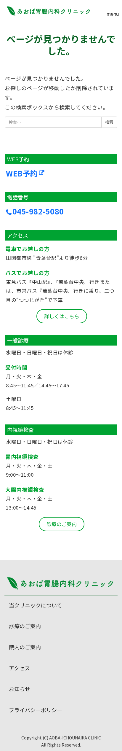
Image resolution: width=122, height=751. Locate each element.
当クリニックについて (35, 605)
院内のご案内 (25, 647)
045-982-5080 (38, 211)
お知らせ (19, 689)
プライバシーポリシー (35, 710)
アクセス (19, 668)
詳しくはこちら (61, 316)
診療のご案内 (61, 524)
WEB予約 (22, 173)
